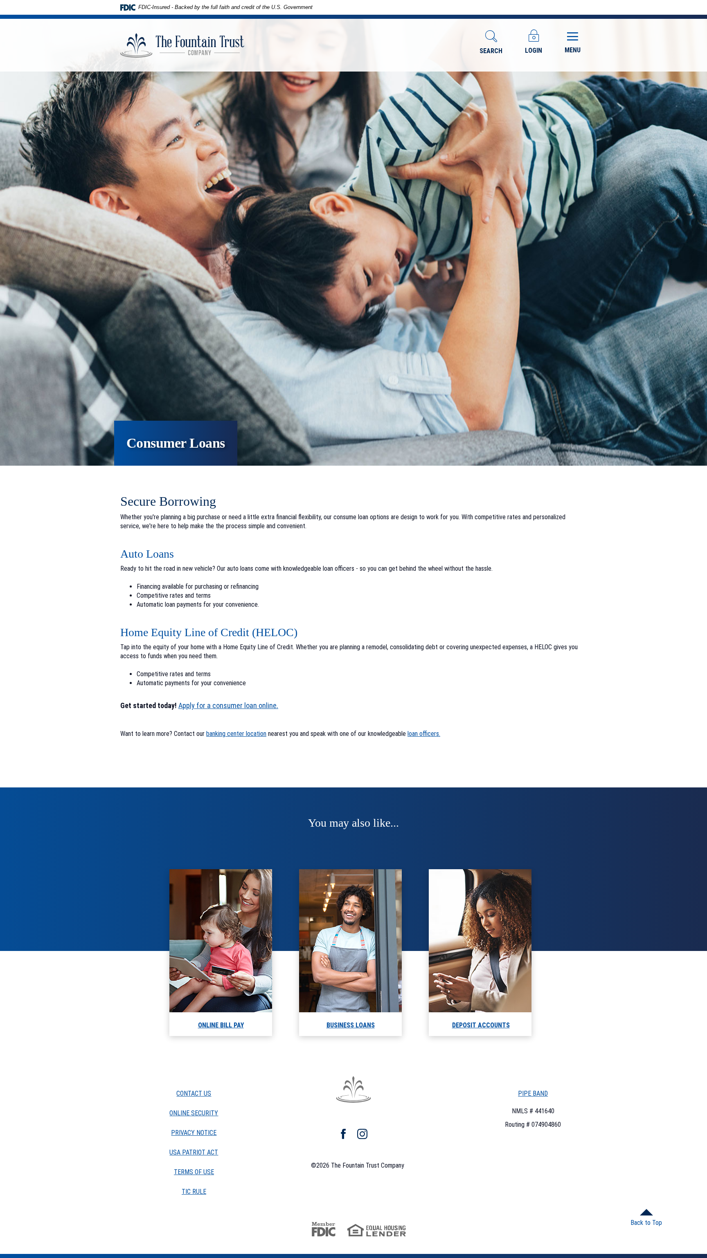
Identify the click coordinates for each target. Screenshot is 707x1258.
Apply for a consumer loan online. (228, 705)
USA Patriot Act (193, 1152)
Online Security (193, 1113)
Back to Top (646, 1223)
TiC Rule (194, 1192)
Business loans (350, 1025)
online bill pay (221, 1025)
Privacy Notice (193, 1133)
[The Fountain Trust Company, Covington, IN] (182, 45)
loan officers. (424, 734)
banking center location (236, 734)
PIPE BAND (533, 1093)
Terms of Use (194, 1172)
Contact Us (193, 1093)
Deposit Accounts (481, 1025)
